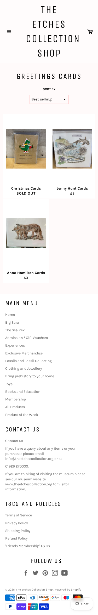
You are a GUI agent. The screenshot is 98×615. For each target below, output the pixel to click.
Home (10, 314)
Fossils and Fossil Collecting (28, 361)
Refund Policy (16, 538)
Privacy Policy (16, 523)
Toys (9, 384)
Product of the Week (21, 415)
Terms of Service (18, 515)
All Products (15, 407)
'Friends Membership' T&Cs (27, 546)
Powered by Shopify (68, 589)
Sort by (49, 89)
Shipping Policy (18, 530)
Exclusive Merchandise (24, 353)
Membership (15, 399)
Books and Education (22, 391)
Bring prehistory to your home (29, 376)
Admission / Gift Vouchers (26, 338)
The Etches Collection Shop (49, 31)
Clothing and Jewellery (23, 368)
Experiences (15, 345)
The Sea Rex (15, 330)
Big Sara (12, 322)
